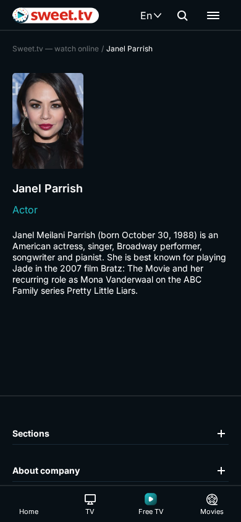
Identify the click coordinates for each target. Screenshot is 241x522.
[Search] (182, 15)
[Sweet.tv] (55, 15)
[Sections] (213, 15)
